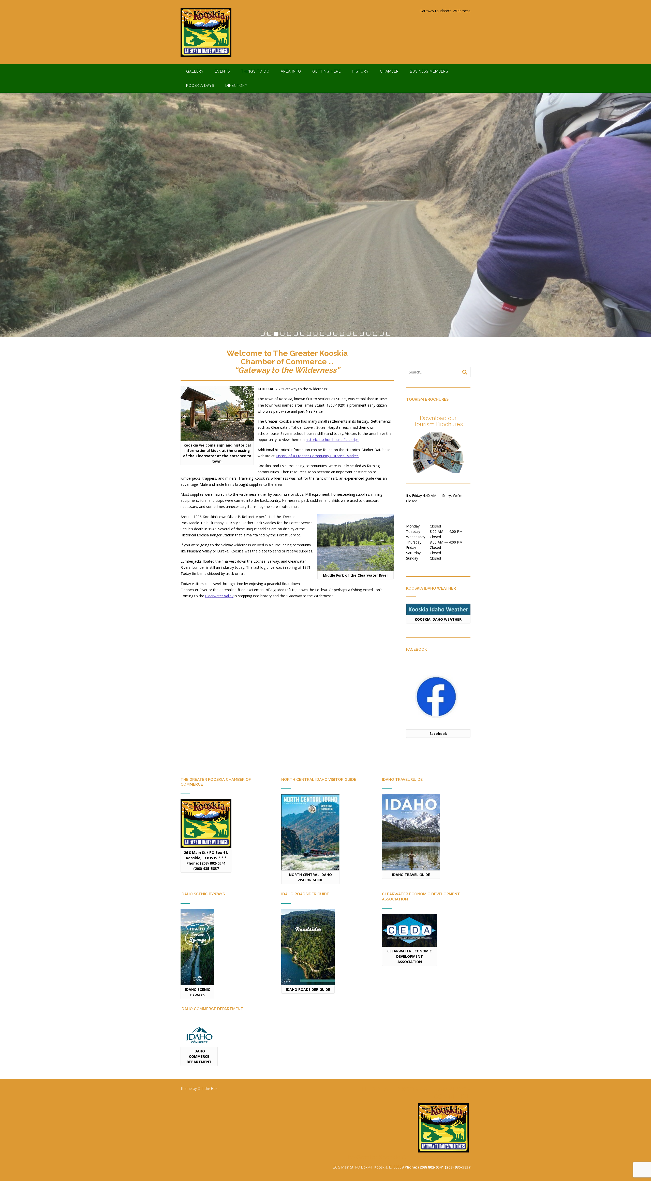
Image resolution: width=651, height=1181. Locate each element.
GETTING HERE (326, 71)
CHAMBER (389, 71)
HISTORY (360, 71)
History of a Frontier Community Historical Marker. (317, 455)
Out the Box (207, 1088)
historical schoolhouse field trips (332, 439)
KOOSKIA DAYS (200, 86)
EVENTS (222, 71)
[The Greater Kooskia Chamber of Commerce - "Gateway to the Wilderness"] (206, 32)
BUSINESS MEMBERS (429, 71)
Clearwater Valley (219, 595)
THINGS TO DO (255, 71)
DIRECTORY (236, 86)
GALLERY (195, 71)
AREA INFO (291, 71)
